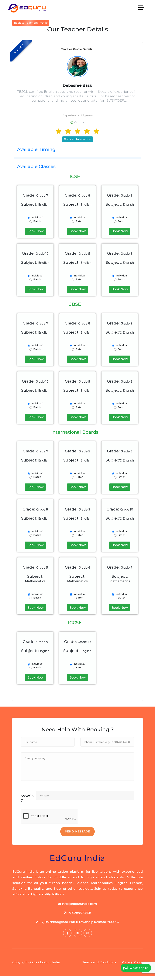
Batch (37, 221)
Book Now (35, 231)
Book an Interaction (77, 139)
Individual (37, 217)
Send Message (77, 831)
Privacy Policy (132, 962)
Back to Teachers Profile (31, 22)
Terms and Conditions (99, 962)
